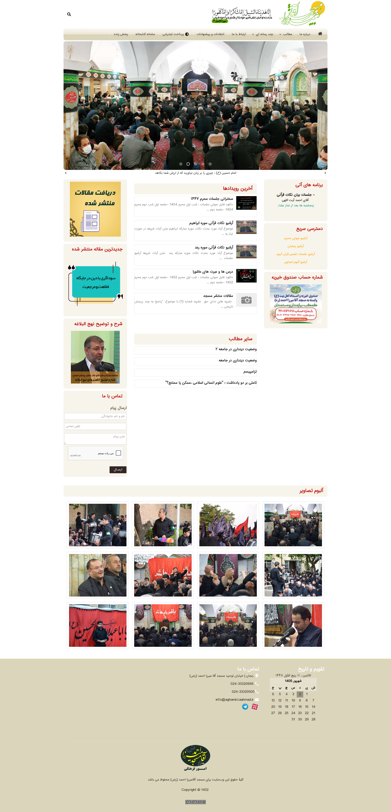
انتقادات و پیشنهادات (210, 34)
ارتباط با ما (239, 34)
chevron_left (66, 173)
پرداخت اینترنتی (176, 34)
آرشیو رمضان (296, 246)
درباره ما (305, 34)
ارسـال (118, 469)
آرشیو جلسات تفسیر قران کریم (296, 254)
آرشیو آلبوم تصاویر (295, 262)
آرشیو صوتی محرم (295, 238)
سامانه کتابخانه (145, 34)
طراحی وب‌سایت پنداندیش (195, 802)
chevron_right (325, 173)
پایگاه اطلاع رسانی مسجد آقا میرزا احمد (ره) (265, 14)
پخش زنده (121, 34)
